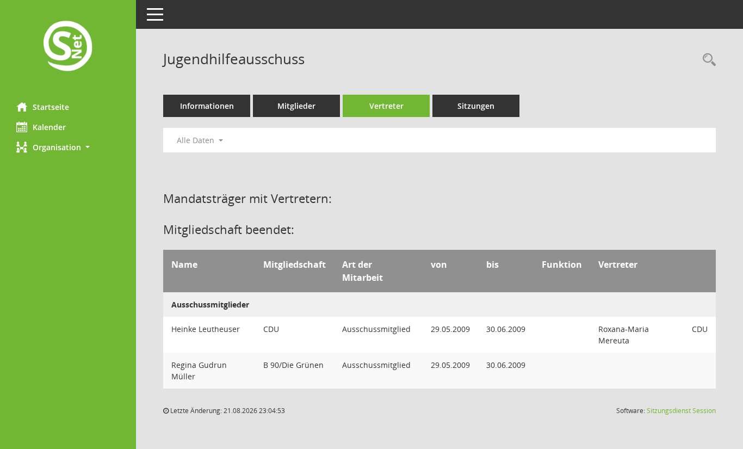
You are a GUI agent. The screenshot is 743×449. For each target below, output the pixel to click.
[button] (68, 147)
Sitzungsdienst (681, 410)
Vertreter (386, 106)
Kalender (49, 127)
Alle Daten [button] (196, 140)
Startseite (51, 107)
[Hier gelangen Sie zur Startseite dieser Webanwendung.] (68, 47)
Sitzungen (475, 106)
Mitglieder (296, 106)
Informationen (207, 106)
